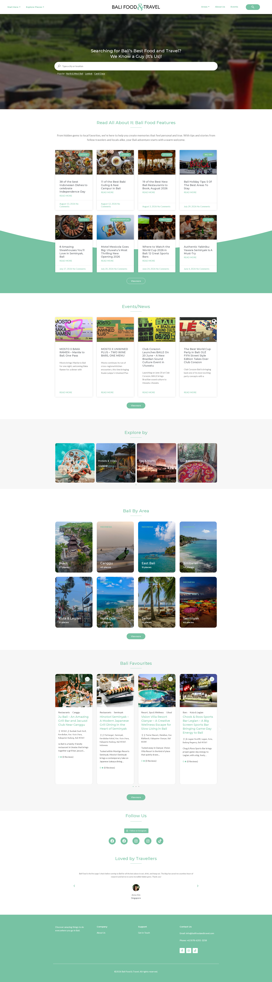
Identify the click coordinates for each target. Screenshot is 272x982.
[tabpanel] (75, 463)
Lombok (88, 73)
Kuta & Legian (70, 618)
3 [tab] (138, 786)
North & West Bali (74, 73)
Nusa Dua (108, 618)
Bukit (63, 563)
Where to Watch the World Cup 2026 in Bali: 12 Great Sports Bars (156, 251)
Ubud (169, 712)
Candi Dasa (99, 73)
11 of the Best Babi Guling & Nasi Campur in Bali (113, 185)
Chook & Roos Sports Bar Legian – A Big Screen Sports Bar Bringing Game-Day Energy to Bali (198, 724)
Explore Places (34, 7)
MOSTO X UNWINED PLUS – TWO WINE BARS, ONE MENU (114, 352)
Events (234, 6)
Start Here (12, 7)
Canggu (106, 563)
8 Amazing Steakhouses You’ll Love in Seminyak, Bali (72, 251)
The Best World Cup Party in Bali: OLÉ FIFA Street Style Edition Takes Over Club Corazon (197, 356)
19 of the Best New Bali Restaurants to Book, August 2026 (155, 185)
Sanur (146, 618)
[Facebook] (112, 840)
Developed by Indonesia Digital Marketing (136, 975)
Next (218, 729)
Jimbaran (190, 563)
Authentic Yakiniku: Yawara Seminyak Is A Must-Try (198, 250)
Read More (66, 195)
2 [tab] (136, 786)
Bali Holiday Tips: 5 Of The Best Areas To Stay (198, 185)
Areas (204, 6)
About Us (220, 6)
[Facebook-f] (182, 950)
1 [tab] (136, 484)
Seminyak (191, 618)
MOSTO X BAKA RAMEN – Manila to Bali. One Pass (72, 352)
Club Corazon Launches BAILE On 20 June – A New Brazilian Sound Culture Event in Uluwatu (155, 357)
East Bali (148, 563)
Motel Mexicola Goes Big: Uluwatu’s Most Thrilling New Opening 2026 (115, 251)
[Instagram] (136, 840)
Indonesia (64, 527)
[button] (253, 7)
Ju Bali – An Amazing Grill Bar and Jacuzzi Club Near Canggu (73, 720)
